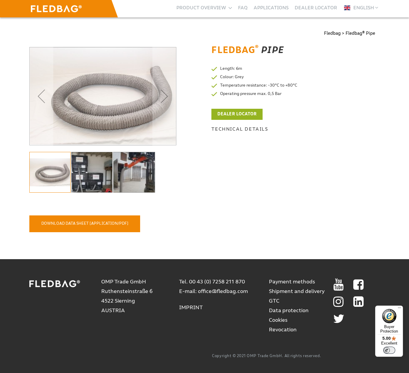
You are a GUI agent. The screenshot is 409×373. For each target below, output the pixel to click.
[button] (361, 7)
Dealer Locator (237, 114)
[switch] (389, 350)
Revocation (283, 330)
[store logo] (56, 8)
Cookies (278, 320)
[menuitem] (204, 8)
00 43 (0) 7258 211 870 (217, 282)
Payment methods (292, 282)
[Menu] (399, 309)
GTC (274, 301)
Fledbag (332, 33)
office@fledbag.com (223, 291)
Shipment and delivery (297, 291)
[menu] (256, 7)
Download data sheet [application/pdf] (84, 224)
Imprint (191, 307)
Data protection (289, 310)
